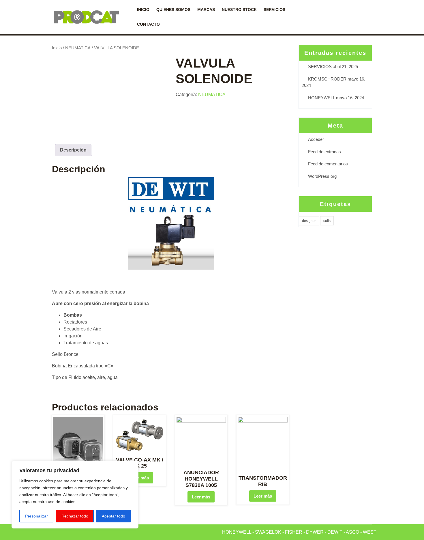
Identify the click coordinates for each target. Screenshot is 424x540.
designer (309, 221)
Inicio (57, 48)
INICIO (143, 9)
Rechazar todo (74, 516)
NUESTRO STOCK (239, 9)
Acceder (316, 139)
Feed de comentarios (328, 163)
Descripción (73, 149)
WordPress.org (322, 176)
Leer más (139, 477)
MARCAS (206, 9)
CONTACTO (148, 24)
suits (327, 221)
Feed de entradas (324, 151)
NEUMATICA (78, 48)
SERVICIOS (274, 9)
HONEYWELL (321, 97)
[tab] (73, 150)
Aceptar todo (113, 516)
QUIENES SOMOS (173, 9)
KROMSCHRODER (327, 78)
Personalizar (36, 516)
